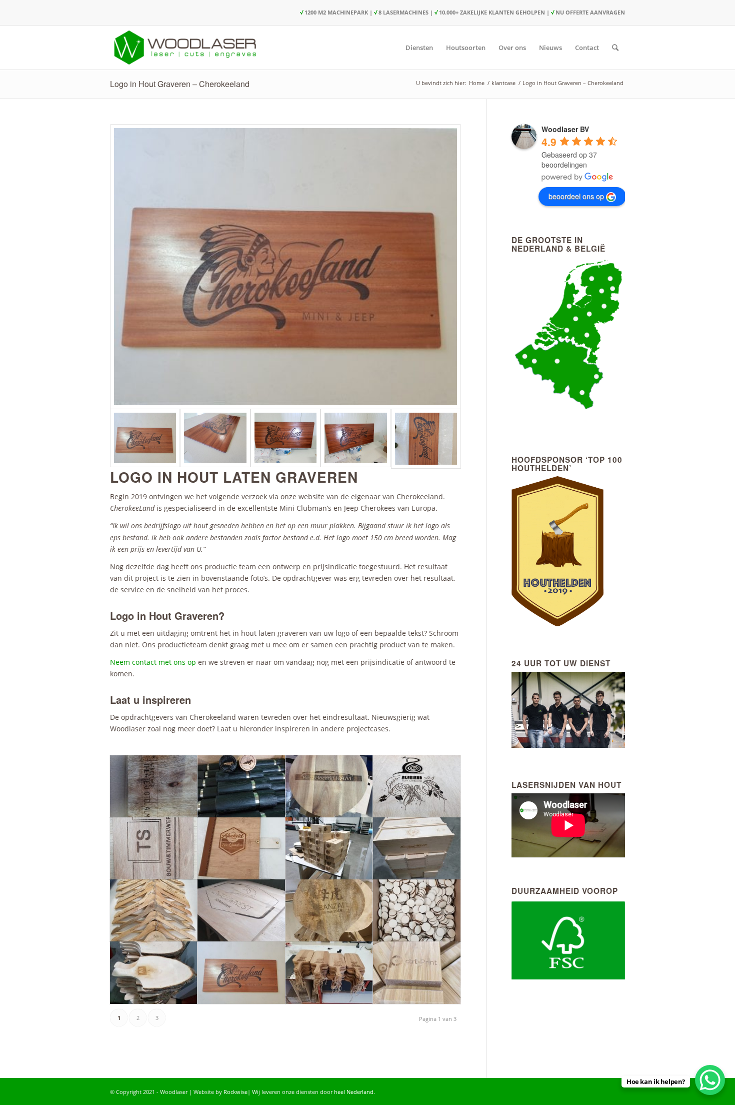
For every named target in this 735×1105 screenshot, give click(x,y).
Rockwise (236, 1091)
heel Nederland (354, 1091)
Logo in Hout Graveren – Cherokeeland (180, 84)
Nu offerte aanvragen (590, 12)
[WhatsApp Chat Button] (710, 1080)
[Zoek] (615, 48)
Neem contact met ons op (153, 662)
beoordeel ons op (576, 196)
